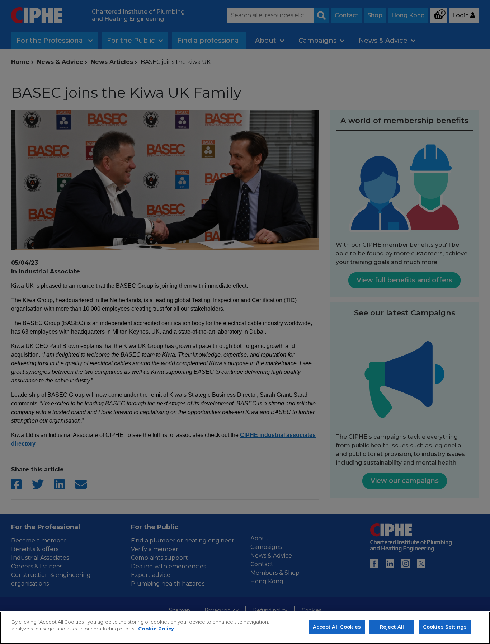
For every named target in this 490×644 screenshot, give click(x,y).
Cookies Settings (445, 627)
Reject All (392, 627)
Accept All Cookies (337, 627)
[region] (245, 627)
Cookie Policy (156, 629)
